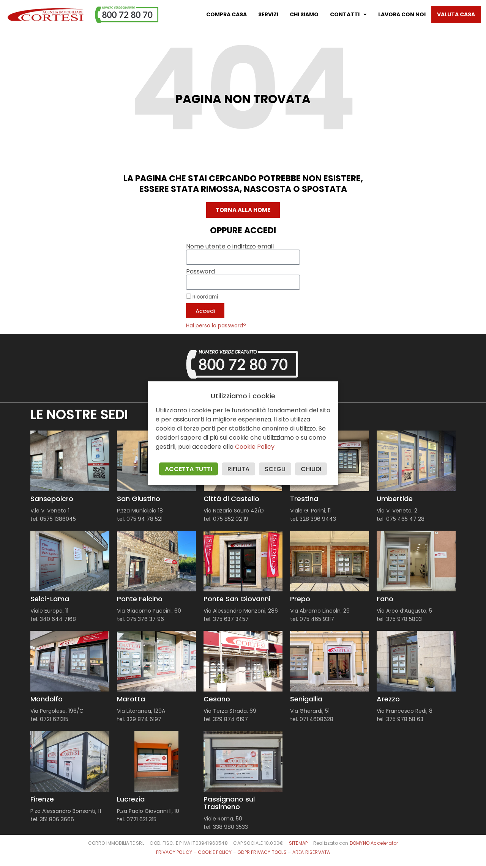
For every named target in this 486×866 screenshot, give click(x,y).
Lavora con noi (402, 14)
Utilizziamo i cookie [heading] (243, 396)
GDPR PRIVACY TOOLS (262, 852)
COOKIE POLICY (215, 852)
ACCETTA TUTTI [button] (188, 469)
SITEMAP (298, 843)
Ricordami (204, 297)
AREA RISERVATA (311, 852)
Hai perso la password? (216, 325)
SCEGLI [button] (275, 469)
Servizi (268, 14)
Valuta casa (456, 14)
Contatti (345, 14)
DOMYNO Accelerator (374, 843)
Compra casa (226, 14)
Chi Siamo (304, 14)
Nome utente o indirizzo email (230, 247)
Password (200, 272)
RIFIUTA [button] (238, 469)
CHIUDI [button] (311, 469)
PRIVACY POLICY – (177, 852)
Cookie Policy (255, 446)
